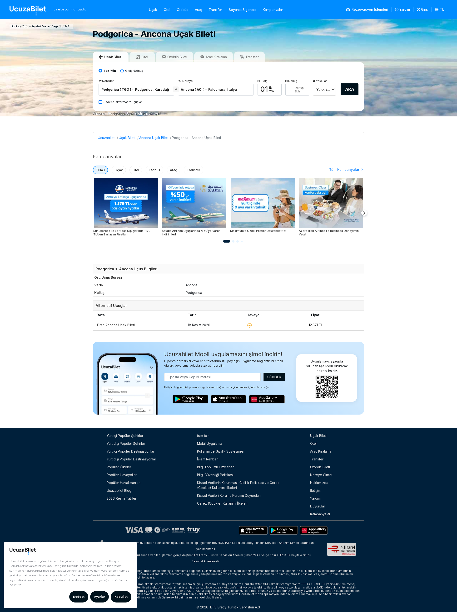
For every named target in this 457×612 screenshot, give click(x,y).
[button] (440, 9)
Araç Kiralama (320, 451)
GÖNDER (274, 377)
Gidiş (263, 81)
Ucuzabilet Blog (119, 490)
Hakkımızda (319, 483)
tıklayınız (148, 577)
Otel (167, 10)
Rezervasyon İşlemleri (369, 9)
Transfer (215, 10)
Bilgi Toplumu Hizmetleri (215, 467)
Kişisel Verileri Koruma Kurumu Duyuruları (229, 495)
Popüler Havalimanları (123, 483)
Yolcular (321, 81)
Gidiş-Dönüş (134, 70)
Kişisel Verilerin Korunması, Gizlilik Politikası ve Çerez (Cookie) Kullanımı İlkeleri (238, 485)
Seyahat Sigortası (242, 10)
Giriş (424, 9)
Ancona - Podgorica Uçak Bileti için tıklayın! (126, 113)
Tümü (100, 170)
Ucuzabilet (106, 138)
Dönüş (292, 81)
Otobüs (182, 10)
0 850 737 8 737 (189, 591)
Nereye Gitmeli (321, 475)
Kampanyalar (273, 10)
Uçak (153, 10)
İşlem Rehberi (208, 459)
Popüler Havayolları (122, 475)
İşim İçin (203, 436)
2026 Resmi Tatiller (121, 498)
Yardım (404, 9)
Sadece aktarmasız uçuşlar (123, 102)
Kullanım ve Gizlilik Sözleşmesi (220, 451)
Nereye (187, 81)
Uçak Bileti (127, 138)
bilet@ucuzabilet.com (219, 587)
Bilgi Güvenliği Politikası (215, 475)
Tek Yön (110, 70)
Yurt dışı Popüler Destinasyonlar (131, 459)
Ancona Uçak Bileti (154, 138)
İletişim (315, 490)
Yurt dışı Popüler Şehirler (126, 443)
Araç (198, 10)
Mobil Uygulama (209, 443)
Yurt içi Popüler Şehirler (125, 436)
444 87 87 (161, 591)
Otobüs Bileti (320, 467)
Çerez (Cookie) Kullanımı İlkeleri (222, 503)
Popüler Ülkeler (119, 467)
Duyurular (317, 506)
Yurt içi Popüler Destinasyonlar (130, 451)
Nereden (108, 81)
